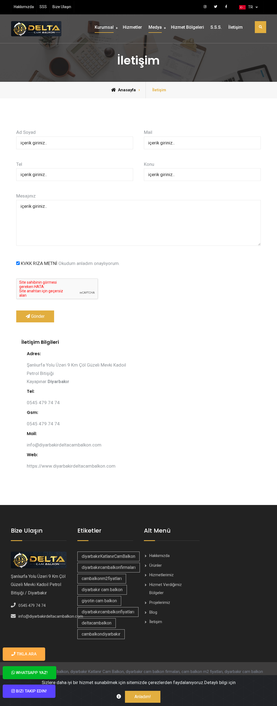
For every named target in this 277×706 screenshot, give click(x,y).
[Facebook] (226, 6)
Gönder (37, 316)
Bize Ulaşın (61, 7)
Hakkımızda (24, 7)
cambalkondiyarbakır (101, 634)
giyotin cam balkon (99, 600)
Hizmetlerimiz (161, 574)
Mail (148, 132)
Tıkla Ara (26, 654)
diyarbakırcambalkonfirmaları (109, 567)
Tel (19, 164)
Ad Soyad (26, 132)
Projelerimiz (159, 602)
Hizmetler (132, 27)
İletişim (235, 27)
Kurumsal (104, 27)
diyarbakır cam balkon (102, 589)
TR (250, 7)
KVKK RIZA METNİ (39, 263)
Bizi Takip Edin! (31, 691)
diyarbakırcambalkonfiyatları (108, 611)
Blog (153, 612)
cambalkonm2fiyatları (102, 578)
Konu (149, 164)
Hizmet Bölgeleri (187, 27)
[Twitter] (215, 6)
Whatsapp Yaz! (31, 672)
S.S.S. (216, 27)
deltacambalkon (96, 623)
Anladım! (142, 696)
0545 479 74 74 (31, 605)
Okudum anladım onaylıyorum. (70, 263)
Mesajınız (26, 196)
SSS (43, 7)
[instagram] (205, 6)
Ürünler (155, 565)
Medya (155, 27)
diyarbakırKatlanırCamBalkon (108, 556)
